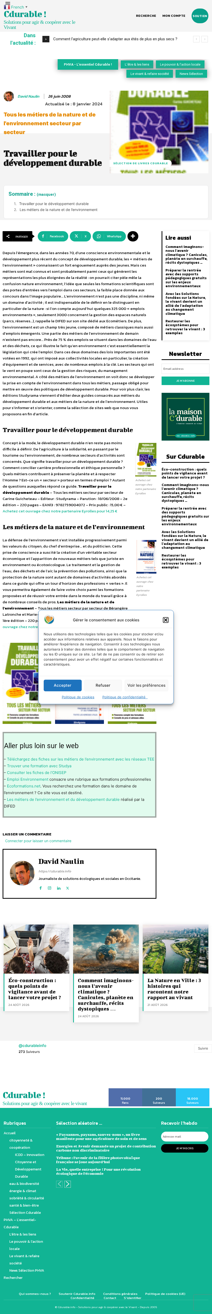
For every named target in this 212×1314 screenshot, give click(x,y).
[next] (204, 39)
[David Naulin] (10, 96)
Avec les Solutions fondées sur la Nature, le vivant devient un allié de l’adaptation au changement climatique (185, 303)
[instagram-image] (13, 1073)
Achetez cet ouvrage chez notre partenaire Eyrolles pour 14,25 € (60, 511)
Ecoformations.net (23, 786)
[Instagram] (49, 887)
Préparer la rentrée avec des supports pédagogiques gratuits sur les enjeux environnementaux (186, 278)
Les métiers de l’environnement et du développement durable (63, 799)
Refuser (103, 685)
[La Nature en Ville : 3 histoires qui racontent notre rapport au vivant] (175, 949)
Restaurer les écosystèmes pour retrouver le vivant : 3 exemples (185, 327)
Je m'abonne (185, 381)
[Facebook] (40, 887)
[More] (132, 236)
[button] (165, 619)
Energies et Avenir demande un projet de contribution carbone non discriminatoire (106, 1148)
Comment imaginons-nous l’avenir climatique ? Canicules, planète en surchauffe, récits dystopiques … (186, 254)
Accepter (62, 685)
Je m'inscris (185, 1148)
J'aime (125, 1090)
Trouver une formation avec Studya (39, 765)
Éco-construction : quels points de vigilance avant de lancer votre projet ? (185, 473)
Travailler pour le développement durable (54, 203)
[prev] (196, 39)
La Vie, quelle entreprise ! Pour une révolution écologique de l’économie (98, 1171)
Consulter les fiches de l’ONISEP (36, 772)
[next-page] (67, 1184)
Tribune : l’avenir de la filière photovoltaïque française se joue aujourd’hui (98, 1159)
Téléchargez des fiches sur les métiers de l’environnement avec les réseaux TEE (80, 759)
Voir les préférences (146, 685)
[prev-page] (59, 1184)
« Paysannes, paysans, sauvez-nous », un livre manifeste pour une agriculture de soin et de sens (101, 1136)
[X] (68, 887)
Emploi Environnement (27, 779)
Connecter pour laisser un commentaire (38, 841)
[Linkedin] (58, 887)
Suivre (203, 1048)
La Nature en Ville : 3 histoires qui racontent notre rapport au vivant (174, 988)
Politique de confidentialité (125, 697)
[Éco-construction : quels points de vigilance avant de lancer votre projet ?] (36, 949)
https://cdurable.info (55, 871)
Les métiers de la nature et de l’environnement (58, 209)
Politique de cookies (78, 697)
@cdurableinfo (32, 1045)
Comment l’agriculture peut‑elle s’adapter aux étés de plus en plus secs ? (115, 39)
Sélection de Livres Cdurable (140, 163)
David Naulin (28, 96)
